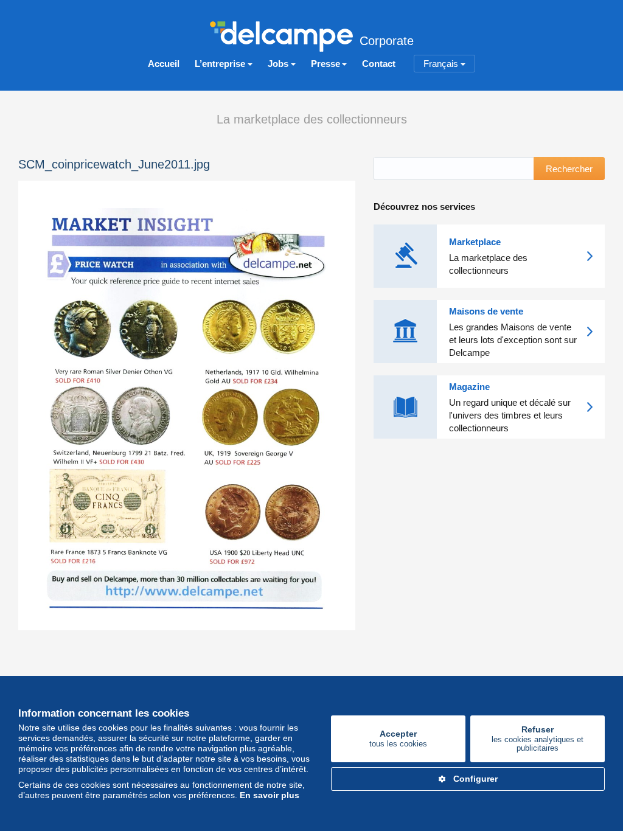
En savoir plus (269, 795)
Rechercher (569, 169)
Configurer (475, 779)
